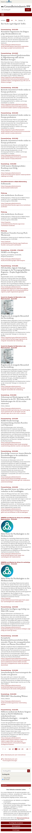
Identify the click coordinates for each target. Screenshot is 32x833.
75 (16, 21)
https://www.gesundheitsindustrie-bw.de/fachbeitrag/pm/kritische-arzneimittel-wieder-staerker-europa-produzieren (14, 156)
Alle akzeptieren (16, 826)
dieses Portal (7, 778)
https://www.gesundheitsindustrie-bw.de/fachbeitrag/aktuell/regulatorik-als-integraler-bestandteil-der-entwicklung (13, 388)
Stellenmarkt (6, 184)
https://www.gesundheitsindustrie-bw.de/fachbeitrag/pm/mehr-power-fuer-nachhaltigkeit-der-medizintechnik (13, 555)
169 (19, 749)
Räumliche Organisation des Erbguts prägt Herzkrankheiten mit (15, 33)
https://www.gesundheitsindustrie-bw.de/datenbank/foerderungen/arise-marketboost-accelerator (16, 205)
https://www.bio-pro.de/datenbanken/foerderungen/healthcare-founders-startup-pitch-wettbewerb (14, 243)
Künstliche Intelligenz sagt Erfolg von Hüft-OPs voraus (15, 610)
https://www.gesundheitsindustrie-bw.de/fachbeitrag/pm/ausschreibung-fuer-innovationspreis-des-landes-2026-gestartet (13, 687)
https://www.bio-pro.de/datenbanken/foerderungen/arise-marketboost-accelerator (13, 223)
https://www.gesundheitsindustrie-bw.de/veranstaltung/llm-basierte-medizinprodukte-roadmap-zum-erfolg (16, 174)
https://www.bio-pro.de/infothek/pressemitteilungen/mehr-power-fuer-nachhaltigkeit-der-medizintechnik (15, 599)
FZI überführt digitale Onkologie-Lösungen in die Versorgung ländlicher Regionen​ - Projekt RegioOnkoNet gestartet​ (15, 271)
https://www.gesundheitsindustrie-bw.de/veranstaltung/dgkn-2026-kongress (13, 259)
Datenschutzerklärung (23, 818)
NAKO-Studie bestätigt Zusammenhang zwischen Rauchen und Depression (14, 423)
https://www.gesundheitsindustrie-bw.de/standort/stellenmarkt (11, 187)
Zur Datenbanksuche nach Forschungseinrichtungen (10, 759)
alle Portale (6, 779)
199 (27, 749)
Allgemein (4, 785)
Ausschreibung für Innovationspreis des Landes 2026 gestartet (16, 674)
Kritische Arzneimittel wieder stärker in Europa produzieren (16, 91)
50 (12, 21)
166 (10, 749)
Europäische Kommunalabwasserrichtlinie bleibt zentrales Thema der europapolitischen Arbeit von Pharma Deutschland (15, 641)
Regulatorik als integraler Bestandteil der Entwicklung (15, 317)
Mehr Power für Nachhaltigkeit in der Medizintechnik (15, 535)
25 (8, 21)
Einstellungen (16, 830)
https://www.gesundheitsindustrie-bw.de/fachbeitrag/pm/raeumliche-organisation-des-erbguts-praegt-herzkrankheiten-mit (15, 46)
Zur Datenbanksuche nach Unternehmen (14, 755)
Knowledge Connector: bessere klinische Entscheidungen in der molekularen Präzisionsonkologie (16, 455)
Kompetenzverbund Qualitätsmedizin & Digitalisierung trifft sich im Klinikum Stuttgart (15, 58)
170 (22, 749)
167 (13, 749)
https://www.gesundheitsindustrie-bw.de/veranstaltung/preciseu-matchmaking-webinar (14, 702)
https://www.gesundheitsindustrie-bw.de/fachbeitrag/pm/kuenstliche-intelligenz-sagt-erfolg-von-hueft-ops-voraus (16, 628)
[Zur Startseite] (16, 6)
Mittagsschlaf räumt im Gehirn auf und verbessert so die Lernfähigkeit (16, 490)
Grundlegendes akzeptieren (16, 823)
